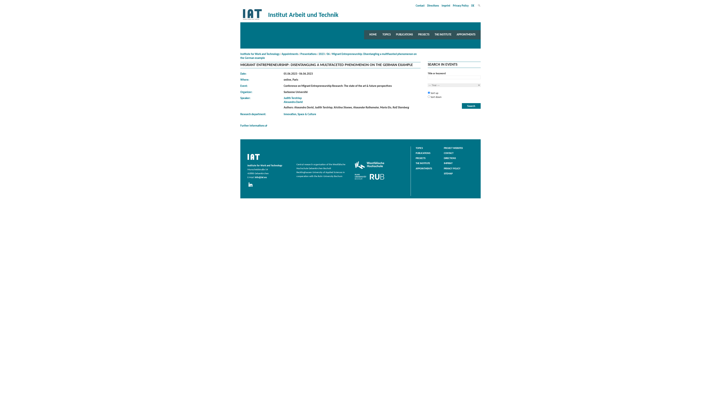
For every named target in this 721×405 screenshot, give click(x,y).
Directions (433, 5)
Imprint (446, 5)
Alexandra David (293, 102)
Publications (404, 34)
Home (373, 34)
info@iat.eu (261, 177)
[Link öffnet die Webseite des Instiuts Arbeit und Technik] (253, 160)
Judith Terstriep (293, 98)
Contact (420, 5)
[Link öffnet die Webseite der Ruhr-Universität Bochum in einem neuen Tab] (369, 179)
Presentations (308, 54)
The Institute (443, 34)
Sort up (434, 93)
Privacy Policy (461, 5)
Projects (423, 34)
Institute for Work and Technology (260, 54)
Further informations (252, 125)
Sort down (435, 97)
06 (328, 54)
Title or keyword (437, 73)
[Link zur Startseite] (252, 20)
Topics (386, 34)
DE (472, 5)
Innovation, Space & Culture (300, 114)
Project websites (453, 148)
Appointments (466, 34)
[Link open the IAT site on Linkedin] (251, 187)
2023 (322, 54)
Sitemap (448, 174)
